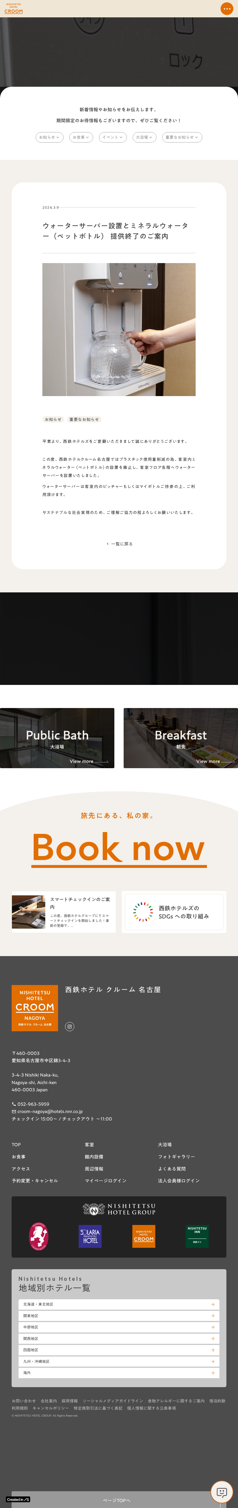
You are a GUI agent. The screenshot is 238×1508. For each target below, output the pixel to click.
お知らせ (53, 419)
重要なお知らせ (84, 419)
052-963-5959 (33, 1104)
